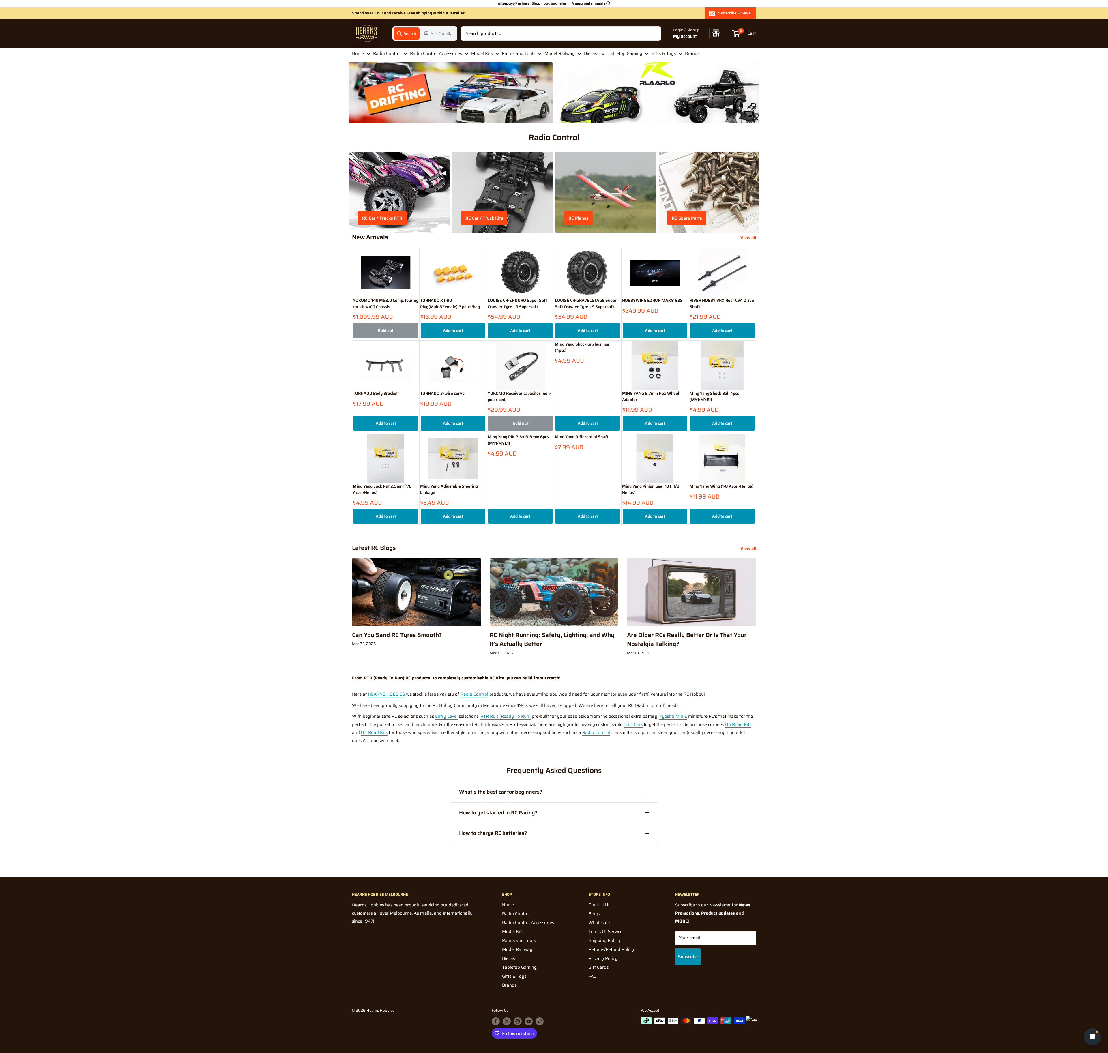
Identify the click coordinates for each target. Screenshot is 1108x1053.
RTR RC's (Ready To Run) (505, 716)
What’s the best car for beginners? (500, 792)
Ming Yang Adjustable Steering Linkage (449, 489)
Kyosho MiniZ (673, 716)
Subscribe (688, 956)
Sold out (385, 330)
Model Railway (559, 53)
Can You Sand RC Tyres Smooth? (397, 635)
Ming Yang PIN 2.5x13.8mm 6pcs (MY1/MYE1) (518, 440)
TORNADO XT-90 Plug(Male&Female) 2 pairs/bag (450, 303)
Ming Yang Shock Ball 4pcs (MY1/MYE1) (714, 396)
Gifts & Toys (664, 53)
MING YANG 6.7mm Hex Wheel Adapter (650, 396)
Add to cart (453, 330)
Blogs (594, 913)
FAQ (593, 976)
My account (685, 36)
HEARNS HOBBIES (386, 694)
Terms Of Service (605, 931)
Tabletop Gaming (625, 53)
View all (748, 237)
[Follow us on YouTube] (529, 1021)
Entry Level (446, 716)
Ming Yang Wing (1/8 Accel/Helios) (721, 486)
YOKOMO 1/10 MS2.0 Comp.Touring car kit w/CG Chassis (385, 303)
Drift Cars (633, 724)
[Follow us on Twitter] (507, 1021)
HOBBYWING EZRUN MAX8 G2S (652, 300)
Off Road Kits (374, 732)
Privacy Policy (603, 958)
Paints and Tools (518, 53)
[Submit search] (654, 33)
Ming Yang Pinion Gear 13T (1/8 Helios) (651, 489)
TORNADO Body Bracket (375, 393)
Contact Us (599, 904)
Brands (692, 53)
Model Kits (482, 53)
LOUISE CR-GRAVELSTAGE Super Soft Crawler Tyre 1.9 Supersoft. (586, 303)
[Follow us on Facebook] (496, 1021)
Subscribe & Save (734, 13)
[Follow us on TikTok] (540, 1021)
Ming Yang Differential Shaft (581, 437)
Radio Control (387, 53)
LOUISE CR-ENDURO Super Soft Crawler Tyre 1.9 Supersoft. (517, 303)
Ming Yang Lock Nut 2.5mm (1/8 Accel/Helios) (382, 489)
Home (358, 53)
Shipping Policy (604, 940)
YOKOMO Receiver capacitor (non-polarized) (519, 396)
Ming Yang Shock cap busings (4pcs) (582, 347)
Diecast (591, 53)
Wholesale (599, 922)
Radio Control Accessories (436, 53)
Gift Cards (599, 967)
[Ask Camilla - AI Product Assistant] (1092, 1037)
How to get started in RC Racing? (498, 813)
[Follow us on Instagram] (518, 1021)
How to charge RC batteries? (493, 833)
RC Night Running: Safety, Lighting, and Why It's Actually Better (552, 639)
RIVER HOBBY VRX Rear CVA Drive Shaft (722, 303)
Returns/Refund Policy (611, 949)
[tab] (407, 33)
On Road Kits (738, 724)
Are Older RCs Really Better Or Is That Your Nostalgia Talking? (686, 639)
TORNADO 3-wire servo (442, 393)
